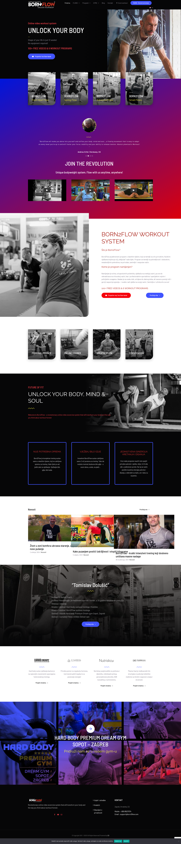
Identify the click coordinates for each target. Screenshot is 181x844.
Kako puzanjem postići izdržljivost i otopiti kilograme (100, 548)
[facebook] (54, 811)
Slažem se (118, 841)
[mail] (61, 811)
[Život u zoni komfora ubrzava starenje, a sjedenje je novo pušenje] (58, 525)
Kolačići (97, 802)
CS (108, 833)
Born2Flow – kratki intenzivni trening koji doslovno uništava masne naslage (142, 552)
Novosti (43, 549)
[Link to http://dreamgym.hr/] (90, 726)
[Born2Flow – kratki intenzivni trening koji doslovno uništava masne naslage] (144, 529)
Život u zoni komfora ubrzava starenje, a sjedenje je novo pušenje (56, 544)
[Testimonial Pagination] (86, 153)
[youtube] (58, 811)
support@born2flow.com (129, 811)
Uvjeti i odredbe (100, 797)
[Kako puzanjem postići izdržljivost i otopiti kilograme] (101, 528)
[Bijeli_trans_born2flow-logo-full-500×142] (42, 2)
